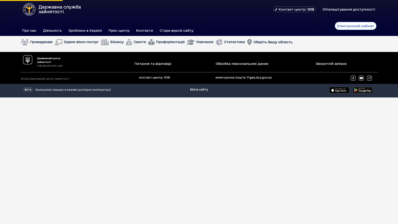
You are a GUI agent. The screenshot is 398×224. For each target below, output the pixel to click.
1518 (167, 77)
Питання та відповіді (152, 63)
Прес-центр (119, 30)
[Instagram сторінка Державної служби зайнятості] (369, 78)
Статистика (234, 42)
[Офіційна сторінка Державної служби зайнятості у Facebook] (353, 78)
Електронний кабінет (355, 26)
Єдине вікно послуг (81, 42)
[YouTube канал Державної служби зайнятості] (361, 78)
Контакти (144, 30)
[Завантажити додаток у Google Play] (362, 90)
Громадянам (41, 42)
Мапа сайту (199, 89)
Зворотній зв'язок (331, 63)
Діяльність (52, 30)
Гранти (140, 42)
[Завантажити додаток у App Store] (339, 90)
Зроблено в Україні (85, 30)
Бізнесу (117, 42)
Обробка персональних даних (242, 63)
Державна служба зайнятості (60, 9)
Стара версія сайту (176, 30)
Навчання (204, 42)
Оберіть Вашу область (273, 42)
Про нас (29, 30)
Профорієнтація (170, 42)
